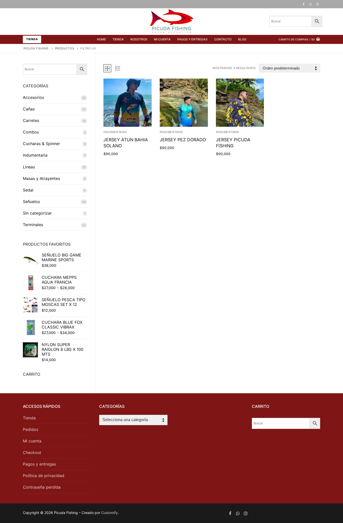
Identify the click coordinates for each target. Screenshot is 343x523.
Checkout (32, 452)
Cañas (29, 108)
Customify (109, 512)
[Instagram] (317, 4)
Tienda (32, 39)
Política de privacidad (43, 475)
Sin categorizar (37, 213)
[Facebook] (303, 4)
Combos (31, 132)
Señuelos (31, 201)
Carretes (31, 120)
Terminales (33, 224)
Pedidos (30, 429)
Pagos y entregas (39, 464)
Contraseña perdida (42, 487)
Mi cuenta (32, 440)
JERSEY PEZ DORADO (183, 139)
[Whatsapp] (238, 513)
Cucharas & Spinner (41, 143)
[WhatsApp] (310, 4)
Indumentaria (115, 132)
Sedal (28, 189)
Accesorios (33, 97)
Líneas (29, 166)
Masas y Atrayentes (41, 178)
